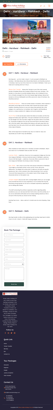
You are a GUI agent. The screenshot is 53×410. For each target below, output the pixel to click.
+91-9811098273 (10, 398)
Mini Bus (6, 348)
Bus (5, 351)
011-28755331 (9, 395)
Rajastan (6, 367)
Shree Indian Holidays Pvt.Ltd (26, 407)
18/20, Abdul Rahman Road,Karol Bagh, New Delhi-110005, (10, 387)
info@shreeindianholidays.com (12, 392)
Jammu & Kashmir (8, 372)
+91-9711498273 (10, 400)
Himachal (6, 365)
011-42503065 (9, 397)
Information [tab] (22, 64)
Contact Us (7, 354)
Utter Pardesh (7, 375)
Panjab (5, 370)
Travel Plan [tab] (9, 64)
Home (16, 15)
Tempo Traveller (8, 346)
